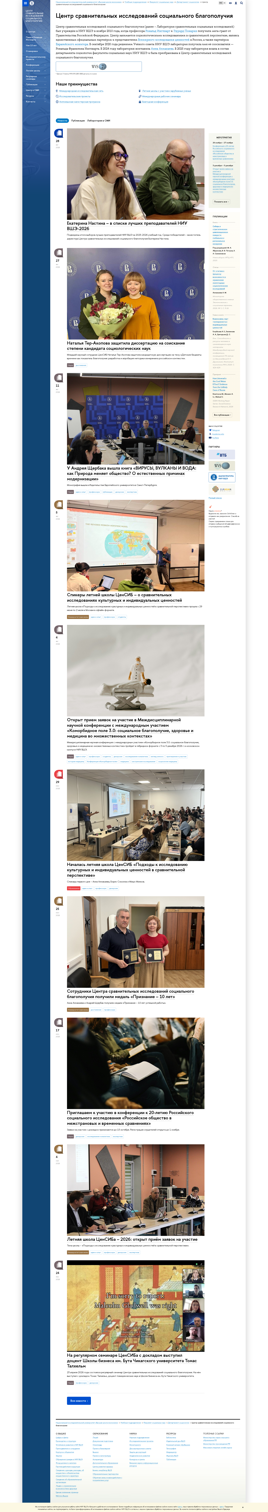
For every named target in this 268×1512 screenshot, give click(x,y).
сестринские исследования (143, 761)
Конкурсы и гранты (137, 1459)
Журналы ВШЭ (172, 1456)
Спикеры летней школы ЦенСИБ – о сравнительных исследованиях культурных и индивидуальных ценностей (124, 597)
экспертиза (132, 492)
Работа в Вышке (62, 1496)
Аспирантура (98, 1459)
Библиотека (171, 1437)
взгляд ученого (157, 756)
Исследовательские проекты (36, 57)
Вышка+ (96, 1452)
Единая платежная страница (67, 1492)
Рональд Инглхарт (157, 31)
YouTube (215, 438)
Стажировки (32, 51)
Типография (171, 1448)
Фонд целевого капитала (66, 1463)
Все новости (78, 1401)
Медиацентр (171, 1452)
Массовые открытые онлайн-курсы (217, 1447)
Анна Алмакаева (162, 48)
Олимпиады (97, 1445)
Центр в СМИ (32, 90)
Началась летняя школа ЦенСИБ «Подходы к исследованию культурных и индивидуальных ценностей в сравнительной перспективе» (127, 869)
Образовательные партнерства (105, 1474)
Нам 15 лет (31, 45)
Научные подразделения (139, 1437)
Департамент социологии (178, 1423)
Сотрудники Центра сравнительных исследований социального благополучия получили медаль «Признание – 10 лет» (130, 993)
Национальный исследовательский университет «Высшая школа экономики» (87, 1423)
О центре (30, 31)
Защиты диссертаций (138, 1452)
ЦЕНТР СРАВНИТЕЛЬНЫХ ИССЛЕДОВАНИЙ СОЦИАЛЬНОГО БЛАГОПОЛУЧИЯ (35, 15)
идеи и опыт (81, 492)
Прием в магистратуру (102, 1456)
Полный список (215, 498)
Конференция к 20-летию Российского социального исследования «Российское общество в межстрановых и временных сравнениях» (223, 152)
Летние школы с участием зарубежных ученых (166, 90)
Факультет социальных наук (154, 1423)
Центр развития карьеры (103, 1466)
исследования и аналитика (136, 756)
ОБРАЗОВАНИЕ (100, 1433)
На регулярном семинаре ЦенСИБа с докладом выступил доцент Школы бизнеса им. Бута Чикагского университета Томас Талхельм (132, 1360)
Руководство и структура (66, 1441)
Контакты (30, 101)
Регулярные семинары (31, 77)
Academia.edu (218, 434)
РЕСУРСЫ (171, 1433)
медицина (124, 761)
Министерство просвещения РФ (216, 1444)
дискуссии (119, 492)
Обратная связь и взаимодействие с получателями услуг (107, 1479)
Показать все (220, 201)
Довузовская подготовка (103, 1441)
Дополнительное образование (105, 1463)
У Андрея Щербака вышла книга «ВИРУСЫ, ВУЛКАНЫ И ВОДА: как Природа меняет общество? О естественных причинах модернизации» (131, 473)
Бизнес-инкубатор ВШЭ (102, 1470)
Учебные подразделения (131, 1423)
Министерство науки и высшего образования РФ (216, 1438)
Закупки (59, 1456)
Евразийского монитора (72, 44)
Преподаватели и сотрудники (68, 1448)
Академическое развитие (140, 1456)
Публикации (31, 84)
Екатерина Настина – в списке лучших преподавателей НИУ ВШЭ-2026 (127, 226)
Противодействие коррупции (68, 1466)
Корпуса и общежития (65, 1452)
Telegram (216, 430)
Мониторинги (135, 1445)
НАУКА (133, 1433)
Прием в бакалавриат (101, 1448)
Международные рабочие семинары (161, 96)
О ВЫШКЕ (61, 1433)
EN (224, 3)
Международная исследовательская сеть (81, 90)
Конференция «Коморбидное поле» (102, 761)
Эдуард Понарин (185, 31)
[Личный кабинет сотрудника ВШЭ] (236, 3)
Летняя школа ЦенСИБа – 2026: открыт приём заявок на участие (132, 1239)
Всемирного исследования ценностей (164, 40)
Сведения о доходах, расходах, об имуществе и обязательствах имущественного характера (70, 1473)
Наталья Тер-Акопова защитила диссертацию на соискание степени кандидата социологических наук (126, 345)
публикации (107, 492)
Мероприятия (224, 137)
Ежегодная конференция (155, 101)
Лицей (95, 1437)
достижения (81, 365)
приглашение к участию (176, 756)
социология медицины (167, 761)
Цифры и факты (62, 1437)
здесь (180, 1507)
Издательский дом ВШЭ (175, 1441)
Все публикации (221, 415)
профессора (94, 492)
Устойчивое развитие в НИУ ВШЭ (69, 1445)
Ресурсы (30, 95)
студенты (122, 617)
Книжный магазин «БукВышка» (178, 1445)
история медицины (76, 761)
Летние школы (33, 70)
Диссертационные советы (140, 1448)
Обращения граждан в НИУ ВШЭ (69, 1459)
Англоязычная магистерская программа (79, 101)
